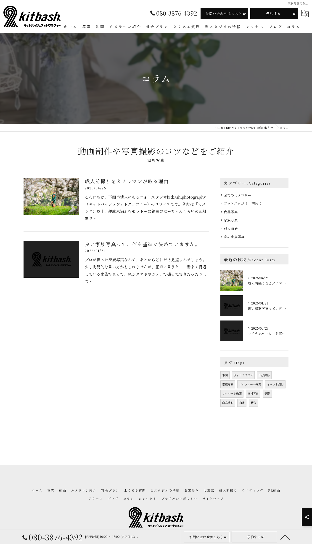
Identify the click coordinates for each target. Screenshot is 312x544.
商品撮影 (227, 402)
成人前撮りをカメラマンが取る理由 (127, 181)
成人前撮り (232, 228)
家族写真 (231, 220)
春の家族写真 (234, 236)
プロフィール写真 (250, 384)
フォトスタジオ (243, 375)
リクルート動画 (232, 393)
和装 (242, 402)
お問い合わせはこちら (224, 13)
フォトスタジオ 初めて (243, 203)
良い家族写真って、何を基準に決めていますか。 (142, 244)
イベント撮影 (275, 384)
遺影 (267, 393)
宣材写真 (253, 393)
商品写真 (231, 211)
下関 (225, 375)
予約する (273, 13)
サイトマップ (213, 498)
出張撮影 (264, 375)
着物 (253, 402)
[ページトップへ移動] (285, 536)
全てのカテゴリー (237, 195)
